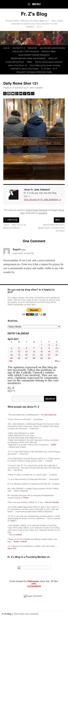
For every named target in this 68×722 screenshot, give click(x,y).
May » (57, 360)
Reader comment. (20, 541)
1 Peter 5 (12, 520)
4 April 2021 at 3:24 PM (23, 253)
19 (19, 354)
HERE (53, 444)
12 (19, 351)
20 (26, 354)
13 (26, 351)
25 (11, 358)
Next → (59, 220)
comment (18, 534)
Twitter (26, 497)
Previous (11, 220)
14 (34, 351)
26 (19, 358)
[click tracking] (34, 586)
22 (41, 354)
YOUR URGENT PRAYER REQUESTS (34, 55)
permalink (42, 212)
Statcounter (33, 581)
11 (11, 351)
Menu (36, 4)
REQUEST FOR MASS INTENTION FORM (34, 72)
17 (56, 351)
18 (11, 354)
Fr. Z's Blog (34, 13)
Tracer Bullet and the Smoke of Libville (45, 65)
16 (49, 351)
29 (41, 358)
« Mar (10, 360)
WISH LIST (53, 58)
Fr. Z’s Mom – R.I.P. (49, 68)
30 (49, 358)
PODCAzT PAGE (49, 51)
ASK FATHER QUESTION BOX (52, 48)
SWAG (29, 61)
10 (56, 348)
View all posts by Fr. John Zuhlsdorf (42, 199)
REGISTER (32, 48)
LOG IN (6, 48)
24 (56, 354)
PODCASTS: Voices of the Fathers (25, 68)
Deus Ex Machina (52, 502)
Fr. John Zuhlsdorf (35, 87)
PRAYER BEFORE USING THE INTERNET (28, 58)
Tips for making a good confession (49, 61)
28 (34, 358)
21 (34, 354)
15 (41, 351)
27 (26, 358)
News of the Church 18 (17, 65)
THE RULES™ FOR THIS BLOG (25, 51)
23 (49, 354)
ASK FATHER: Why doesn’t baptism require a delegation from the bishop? (51, 227)
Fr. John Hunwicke (48, 414)
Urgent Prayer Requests (37, 209)
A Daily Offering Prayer (15, 61)
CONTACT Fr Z (18, 48)
